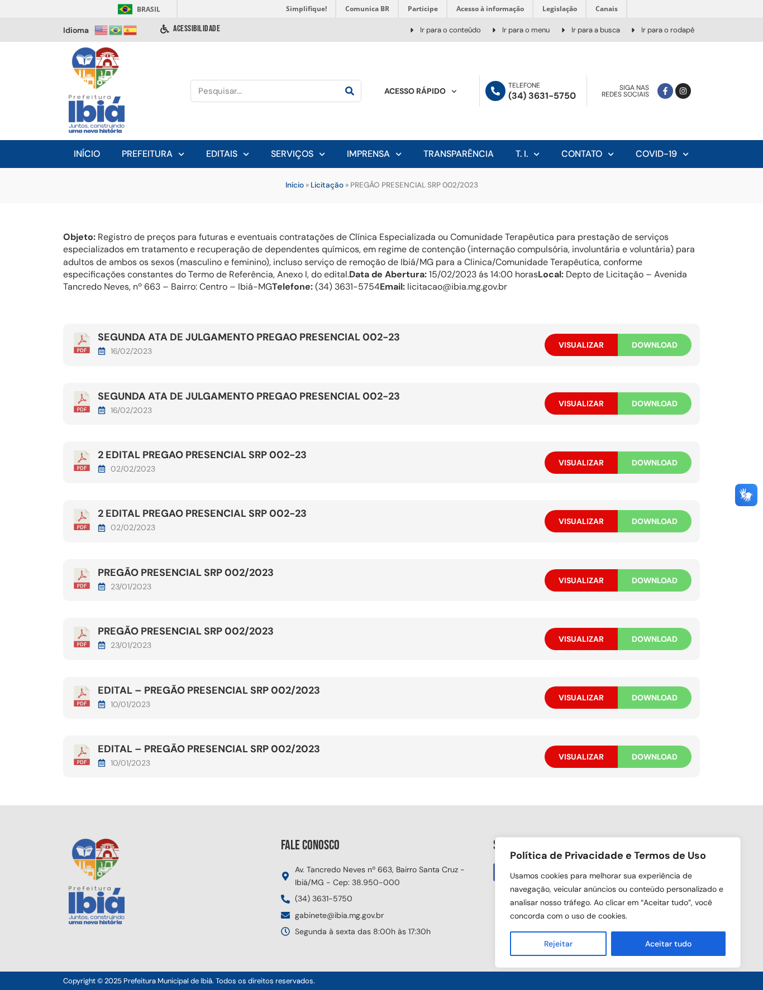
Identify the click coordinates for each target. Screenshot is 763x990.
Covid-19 (656, 154)
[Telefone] (495, 91)
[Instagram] (683, 91)
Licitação (327, 185)
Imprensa (368, 154)
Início (87, 154)
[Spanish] (130, 29)
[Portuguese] (116, 29)
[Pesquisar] (349, 91)
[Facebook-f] (665, 91)
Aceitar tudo (668, 944)
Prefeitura (147, 154)
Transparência (458, 154)
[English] (101, 29)
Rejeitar (558, 944)
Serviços (292, 154)
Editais (221, 154)
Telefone (524, 85)
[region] (618, 902)
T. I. (522, 154)
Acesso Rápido (415, 91)
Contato (581, 154)
